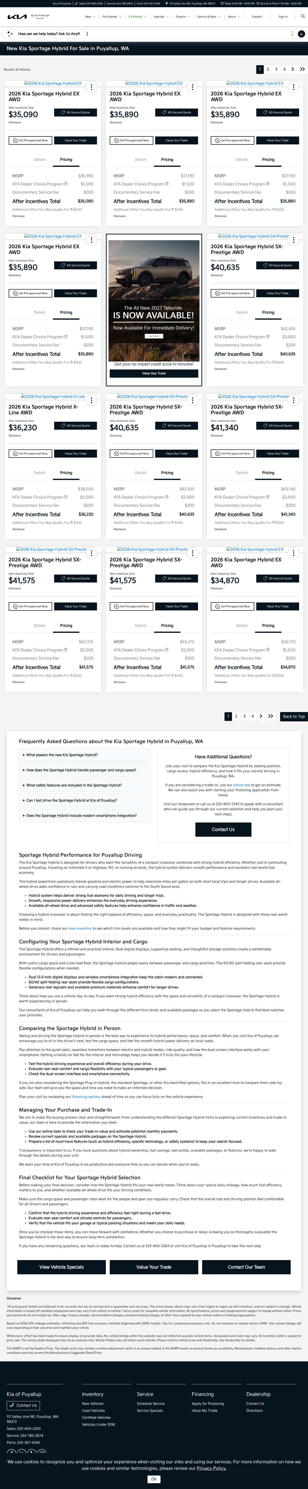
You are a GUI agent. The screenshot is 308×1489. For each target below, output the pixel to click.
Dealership (258, 1394)
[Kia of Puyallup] (28, 16)
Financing (203, 1394)
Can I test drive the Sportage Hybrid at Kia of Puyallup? (71, 800)
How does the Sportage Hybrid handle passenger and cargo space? (81, 770)
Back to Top (294, 716)
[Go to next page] (293, 69)
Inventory (92, 1394)
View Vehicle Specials (61, 1267)
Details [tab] (39, 159)
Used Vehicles (93, 1411)
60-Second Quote (78, 112)
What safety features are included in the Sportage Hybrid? (74, 785)
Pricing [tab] (66, 159)
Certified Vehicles (96, 1418)
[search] (303, 17)
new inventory (80, 928)
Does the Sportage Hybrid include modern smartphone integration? (81, 816)
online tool (241, 785)
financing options (86, 1097)
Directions (254, 1411)
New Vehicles (93, 1404)
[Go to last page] (302, 69)
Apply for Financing (208, 1404)
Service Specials (150, 1411)
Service (145, 1394)
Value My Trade (205, 1411)
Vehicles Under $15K (99, 1425)
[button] (91, 87)
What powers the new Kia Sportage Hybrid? (62, 755)
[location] (167, 3)
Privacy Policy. (211, 1468)
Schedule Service (151, 1404)
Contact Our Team (246, 1267)
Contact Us (223, 829)
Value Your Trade (75, 140)
